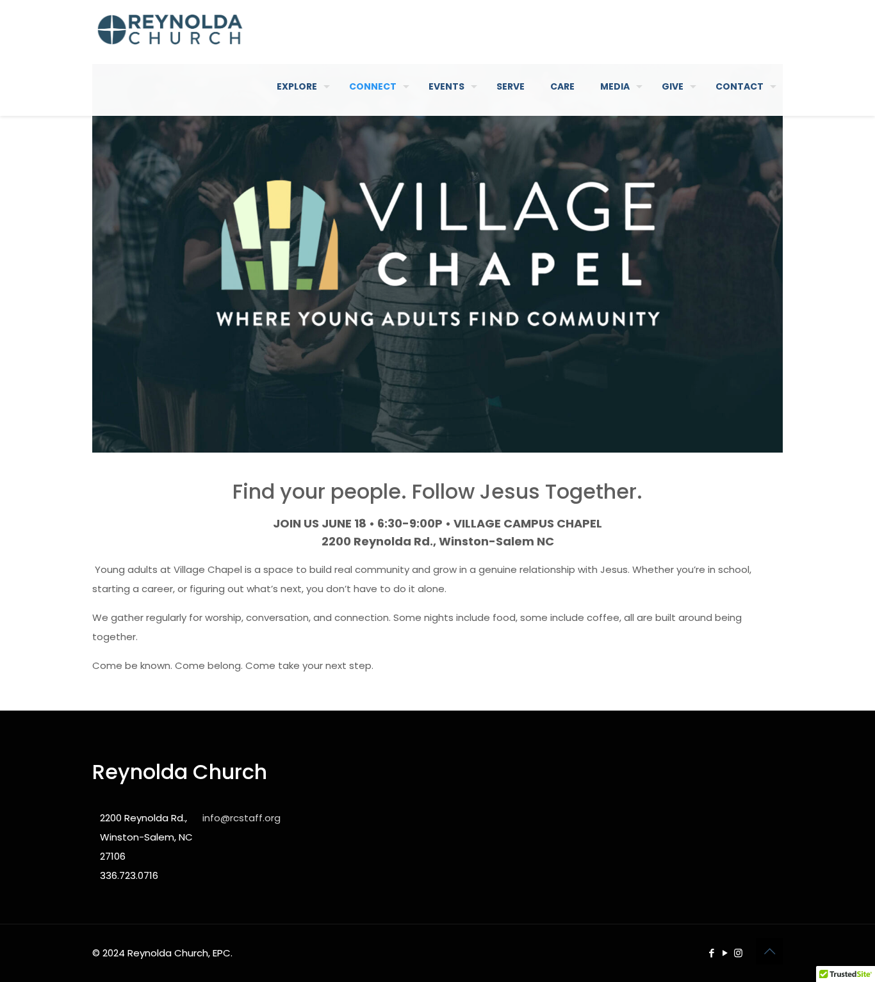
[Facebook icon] (711, 953)
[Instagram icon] (738, 953)
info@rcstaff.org (241, 818)
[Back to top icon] (769, 951)
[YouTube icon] (725, 953)
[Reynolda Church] (170, 29)
